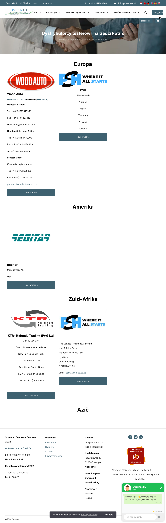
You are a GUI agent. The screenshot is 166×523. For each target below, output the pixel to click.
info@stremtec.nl (127, 3)
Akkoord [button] (109, 514)
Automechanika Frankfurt (19, 448)
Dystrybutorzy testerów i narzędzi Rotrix (87, 39)
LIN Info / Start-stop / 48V (124, 12)
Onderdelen (99, 12)
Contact (49, 451)
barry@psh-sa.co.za (76, 372)
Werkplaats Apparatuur (75, 12)
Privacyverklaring (54, 456)
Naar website (83, 137)
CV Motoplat (52, 12)
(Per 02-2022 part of (16, 99)
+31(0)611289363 (98, 3)
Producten (50, 442)
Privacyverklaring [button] (89, 514)
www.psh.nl (42, 99)
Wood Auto (31, 192)
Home (62, 39)
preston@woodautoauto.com (22, 184)
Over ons (49, 447)
